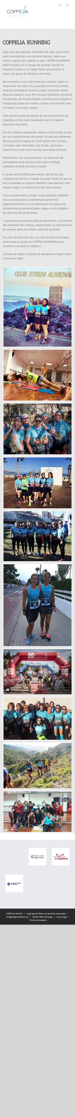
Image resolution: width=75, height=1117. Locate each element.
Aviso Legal (62, 916)
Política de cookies (38, 920)
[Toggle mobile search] (60, 5)
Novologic (48, 916)
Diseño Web (37, 916)
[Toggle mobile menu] (68, 5)
